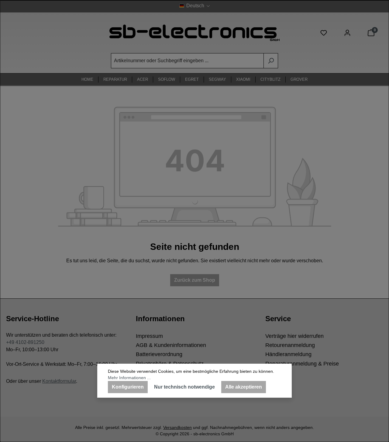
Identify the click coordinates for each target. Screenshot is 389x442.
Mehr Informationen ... (129, 377)
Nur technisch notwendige (184, 386)
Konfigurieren (128, 386)
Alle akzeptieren (243, 386)
